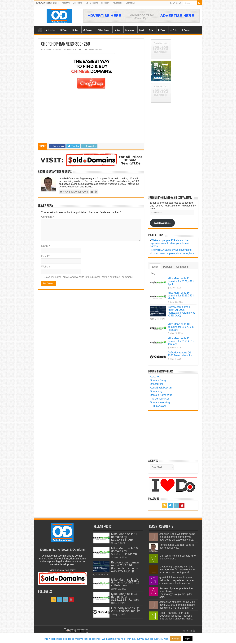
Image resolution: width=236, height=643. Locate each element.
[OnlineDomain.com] (59, 16)
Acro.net (154, 376)
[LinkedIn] (177, 3)
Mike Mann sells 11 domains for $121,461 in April (181, 281)
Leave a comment (95, 49)
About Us (66, 3)
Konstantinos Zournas (52, 49)
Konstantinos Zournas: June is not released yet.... (176, 546)
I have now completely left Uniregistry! (172, 253)
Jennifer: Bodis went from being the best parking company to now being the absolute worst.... (177, 537)
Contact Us (130, 3)
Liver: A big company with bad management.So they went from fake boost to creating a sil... (177, 569)
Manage (89, 30)
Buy (76, 30)
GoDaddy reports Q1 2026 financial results (180, 354)
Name (45, 245)
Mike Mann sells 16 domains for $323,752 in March (181, 295)
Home (40, 29)
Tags (153, 273)
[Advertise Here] (141, 16)
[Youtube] (180, 3)
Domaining (156, 391)
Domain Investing (160, 402)
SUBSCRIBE (162, 222)
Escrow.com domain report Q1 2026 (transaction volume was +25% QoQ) (181, 311)
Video (163, 30)
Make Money (104, 30)
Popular (167, 266)
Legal (141, 30)
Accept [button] (175, 638)
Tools (151, 30)
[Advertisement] (91, 118)
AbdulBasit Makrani (161, 387)
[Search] (199, 2)
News (65, 30)
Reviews (187, 30)
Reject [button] (188, 638)
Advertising (117, 3)
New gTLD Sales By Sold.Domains (171, 249)
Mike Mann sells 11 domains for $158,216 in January (181, 341)
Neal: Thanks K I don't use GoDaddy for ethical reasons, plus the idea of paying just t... (176, 615)
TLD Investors (158, 406)
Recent (155, 266)
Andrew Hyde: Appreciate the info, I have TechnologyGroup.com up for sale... (176, 592)
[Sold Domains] (91, 159)
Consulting (77, 3)
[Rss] (170, 3)
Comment (47, 216)
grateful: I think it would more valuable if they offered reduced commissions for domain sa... (177, 580)
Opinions (51, 30)
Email (45, 256)
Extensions (129, 30)
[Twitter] (173, 3)
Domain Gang (158, 380)
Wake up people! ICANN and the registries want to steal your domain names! (170, 243)
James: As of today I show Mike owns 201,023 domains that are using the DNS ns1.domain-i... (177, 605)
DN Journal (156, 384)
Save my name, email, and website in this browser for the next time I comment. (88, 277)
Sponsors (105, 3)
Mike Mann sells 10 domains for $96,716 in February (181, 327)
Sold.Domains (92, 3)
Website (46, 266)
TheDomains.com (160, 398)
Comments (182, 266)
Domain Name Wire (161, 395)
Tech (174, 30)
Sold (118, 30)
